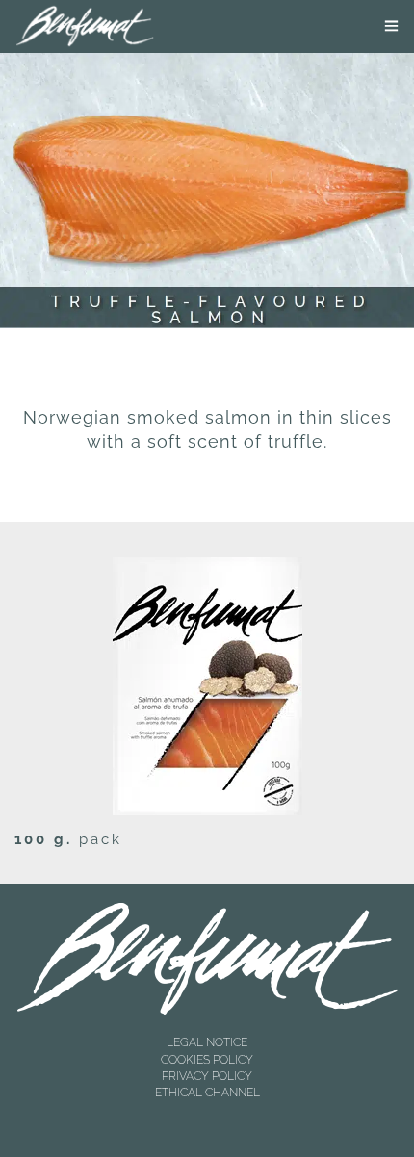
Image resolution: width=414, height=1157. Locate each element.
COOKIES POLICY (207, 1060)
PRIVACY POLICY (207, 1076)
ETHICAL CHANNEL (207, 1092)
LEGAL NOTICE (207, 1042)
